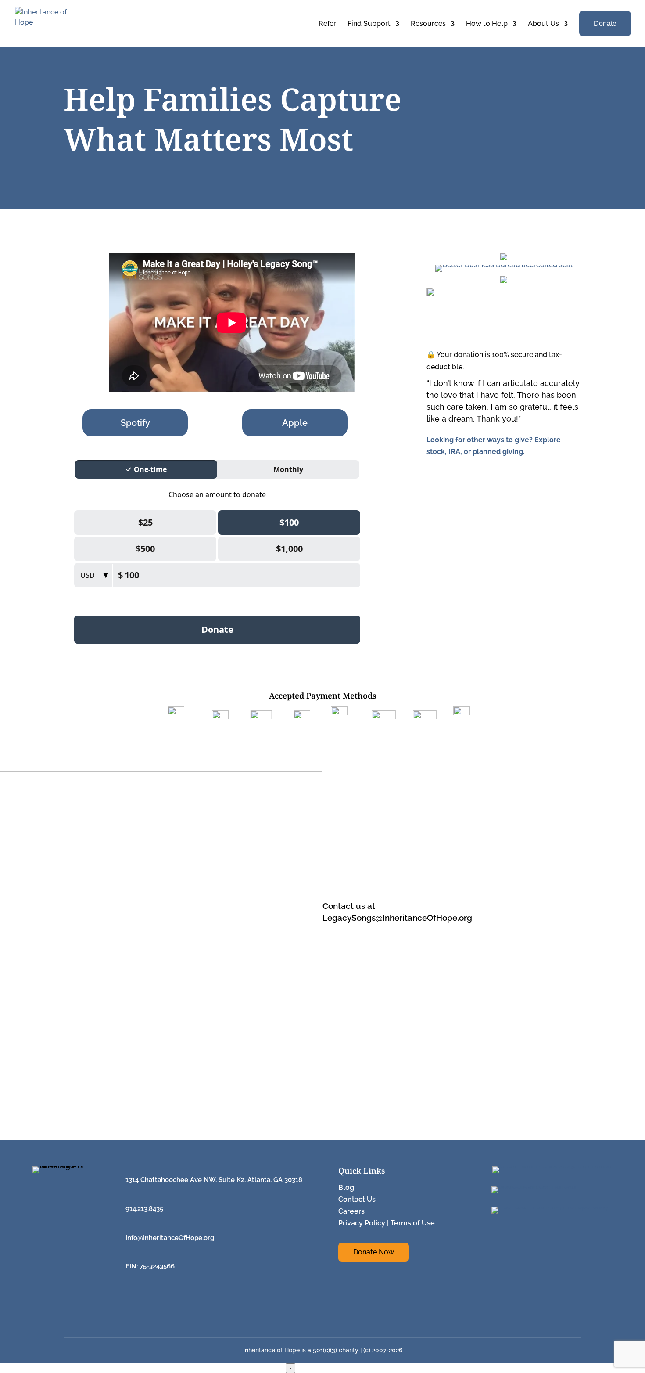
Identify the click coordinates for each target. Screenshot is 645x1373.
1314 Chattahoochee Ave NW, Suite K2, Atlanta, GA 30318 (213, 1180)
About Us (543, 23)
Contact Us (357, 1199)
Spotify (135, 423)
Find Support (369, 23)
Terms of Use (413, 1223)
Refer (327, 23)
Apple (295, 423)
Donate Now (373, 1252)
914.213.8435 (144, 1209)
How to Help (487, 23)
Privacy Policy (361, 1223)
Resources (428, 23)
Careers (351, 1211)
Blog (346, 1187)
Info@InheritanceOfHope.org (169, 1238)
